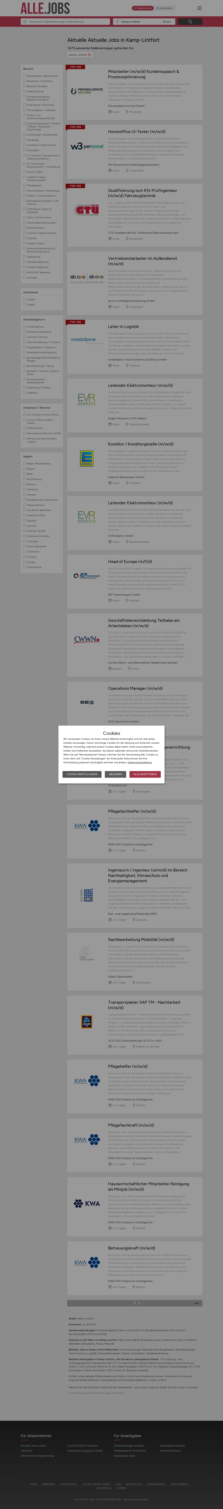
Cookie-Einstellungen (82, 774)
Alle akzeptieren (145, 774)
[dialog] (111, 754)
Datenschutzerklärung (139, 762)
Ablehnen (115, 774)
